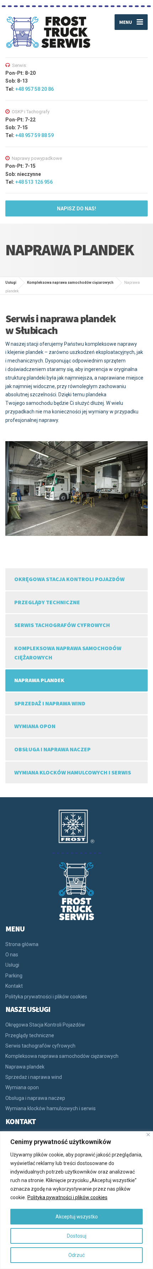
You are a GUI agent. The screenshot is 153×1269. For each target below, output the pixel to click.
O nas (11, 954)
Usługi (12, 965)
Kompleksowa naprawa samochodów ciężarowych (67, 652)
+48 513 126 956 (34, 182)
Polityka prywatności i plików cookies (46, 996)
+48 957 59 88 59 (34, 135)
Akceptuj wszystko (77, 1217)
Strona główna (21, 944)
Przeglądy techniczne (47, 602)
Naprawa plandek (39, 680)
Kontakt (14, 986)
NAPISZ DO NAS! (76, 209)
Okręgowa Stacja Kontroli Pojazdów (69, 579)
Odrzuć (76, 1255)
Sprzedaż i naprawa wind (49, 703)
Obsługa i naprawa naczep (52, 749)
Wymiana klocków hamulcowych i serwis (72, 772)
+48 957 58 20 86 (34, 89)
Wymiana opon (35, 726)
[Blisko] (148, 1134)
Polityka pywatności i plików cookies (67, 1197)
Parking (13, 975)
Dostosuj (76, 1236)
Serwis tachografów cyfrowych (62, 624)
